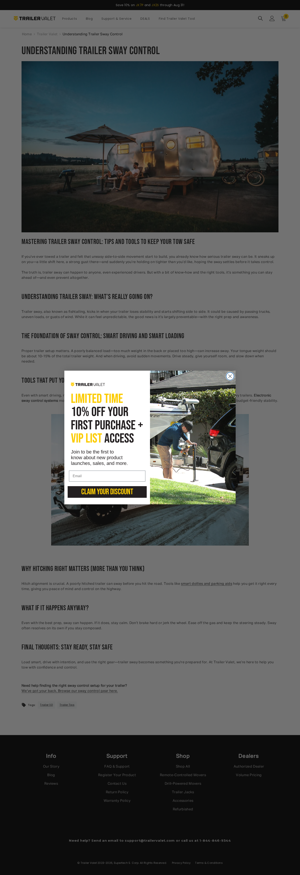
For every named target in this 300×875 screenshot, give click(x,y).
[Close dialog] (230, 376)
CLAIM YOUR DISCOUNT (107, 492)
